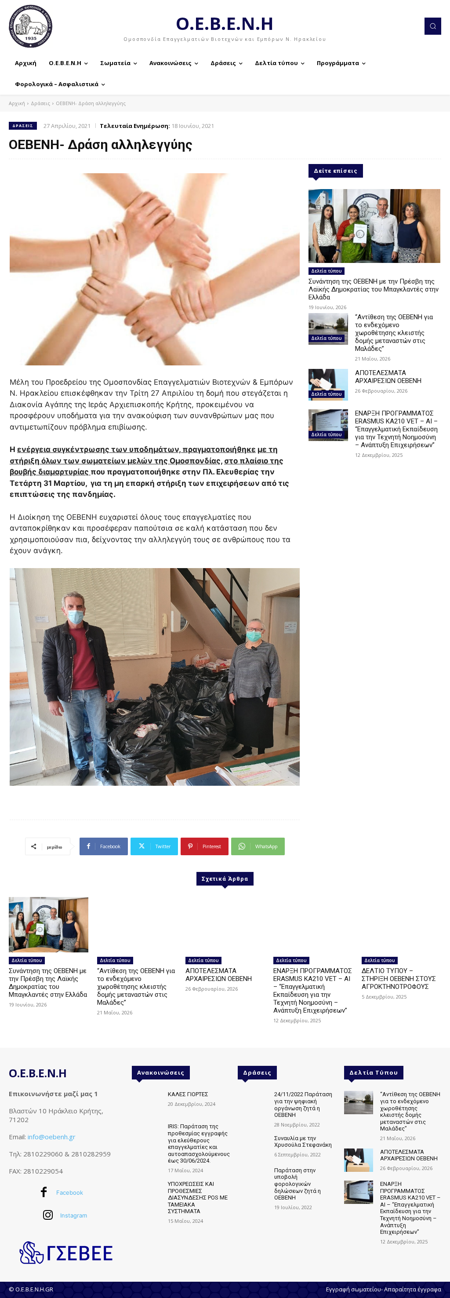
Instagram (73, 1215)
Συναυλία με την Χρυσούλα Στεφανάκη (303, 1142)
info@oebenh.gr (52, 1136)
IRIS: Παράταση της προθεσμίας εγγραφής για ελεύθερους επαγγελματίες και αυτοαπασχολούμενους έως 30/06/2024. (199, 1143)
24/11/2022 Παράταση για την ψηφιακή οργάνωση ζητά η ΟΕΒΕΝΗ (303, 1104)
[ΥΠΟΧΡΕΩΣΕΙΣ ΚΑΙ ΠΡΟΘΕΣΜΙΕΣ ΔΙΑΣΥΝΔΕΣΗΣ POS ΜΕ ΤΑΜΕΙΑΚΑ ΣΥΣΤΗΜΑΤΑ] (146, 1192)
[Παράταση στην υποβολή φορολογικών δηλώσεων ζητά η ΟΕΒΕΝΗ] (252, 1178)
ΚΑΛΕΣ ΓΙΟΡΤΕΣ (188, 1094)
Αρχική (17, 103)
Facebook (69, 1192)
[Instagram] (47, 1215)
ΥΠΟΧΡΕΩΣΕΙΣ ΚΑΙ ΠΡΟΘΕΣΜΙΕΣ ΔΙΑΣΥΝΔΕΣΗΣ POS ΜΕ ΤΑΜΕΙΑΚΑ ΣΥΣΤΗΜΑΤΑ (198, 1197)
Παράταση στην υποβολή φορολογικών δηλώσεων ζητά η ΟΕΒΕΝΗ (297, 1184)
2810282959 (91, 1153)
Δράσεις (40, 103)
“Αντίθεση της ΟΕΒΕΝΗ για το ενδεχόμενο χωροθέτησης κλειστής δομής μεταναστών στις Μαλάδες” (394, 333)
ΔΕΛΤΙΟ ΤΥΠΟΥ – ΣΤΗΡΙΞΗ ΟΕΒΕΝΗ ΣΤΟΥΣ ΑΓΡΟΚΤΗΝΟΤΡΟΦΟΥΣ (399, 979)
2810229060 (43, 1153)
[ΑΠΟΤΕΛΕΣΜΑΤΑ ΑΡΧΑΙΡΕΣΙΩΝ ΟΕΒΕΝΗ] (328, 385)
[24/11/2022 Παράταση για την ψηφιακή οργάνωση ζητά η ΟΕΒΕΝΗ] (252, 1102)
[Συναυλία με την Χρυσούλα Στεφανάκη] (252, 1146)
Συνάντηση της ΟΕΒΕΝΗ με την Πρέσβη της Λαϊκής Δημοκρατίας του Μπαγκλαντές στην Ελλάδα (373, 289)
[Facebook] (44, 1192)
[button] (433, 26)
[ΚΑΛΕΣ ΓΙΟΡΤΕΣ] (146, 1102)
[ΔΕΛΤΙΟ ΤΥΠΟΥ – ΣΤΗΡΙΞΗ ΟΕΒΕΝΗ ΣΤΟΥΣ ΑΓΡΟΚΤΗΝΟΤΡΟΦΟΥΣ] (401, 925)
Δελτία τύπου (326, 271)
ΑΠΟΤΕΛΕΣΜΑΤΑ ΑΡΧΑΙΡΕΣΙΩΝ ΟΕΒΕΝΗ (388, 377)
